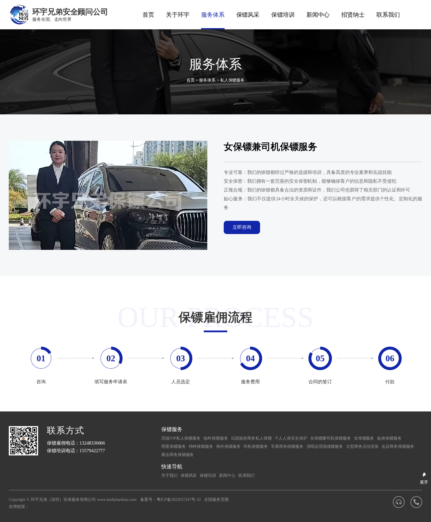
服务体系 (213, 14)
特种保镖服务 (201, 446)
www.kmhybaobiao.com (117, 499)
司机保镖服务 (255, 446)
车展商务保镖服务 (287, 446)
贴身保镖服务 (389, 438)
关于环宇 (177, 14)
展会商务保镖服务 (177, 454)
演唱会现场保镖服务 (324, 446)
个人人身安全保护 (291, 438)
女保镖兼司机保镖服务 (330, 438)
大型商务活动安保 (362, 446)
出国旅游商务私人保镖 (251, 438)
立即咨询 (242, 227)
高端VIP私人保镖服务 (181, 438)
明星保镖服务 (173, 446)
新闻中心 (318, 14)
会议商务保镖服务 (397, 446)
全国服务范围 (216, 499)
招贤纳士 (353, 14)
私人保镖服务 (232, 80)
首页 (148, 14)
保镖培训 (283, 14)
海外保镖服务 (228, 446)
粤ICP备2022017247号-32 (179, 499)
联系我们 (388, 14)
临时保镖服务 (215, 438)
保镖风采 (248, 14)
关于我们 (169, 475)
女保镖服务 (364, 438)
